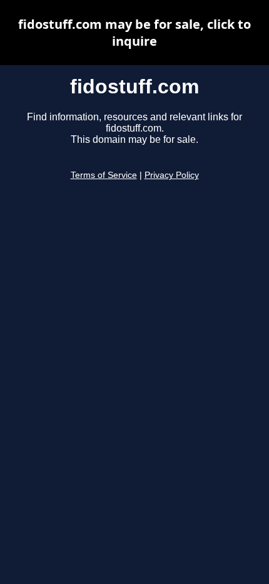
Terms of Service (104, 175)
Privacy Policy (172, 175)
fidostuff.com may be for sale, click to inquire (134, 33)
